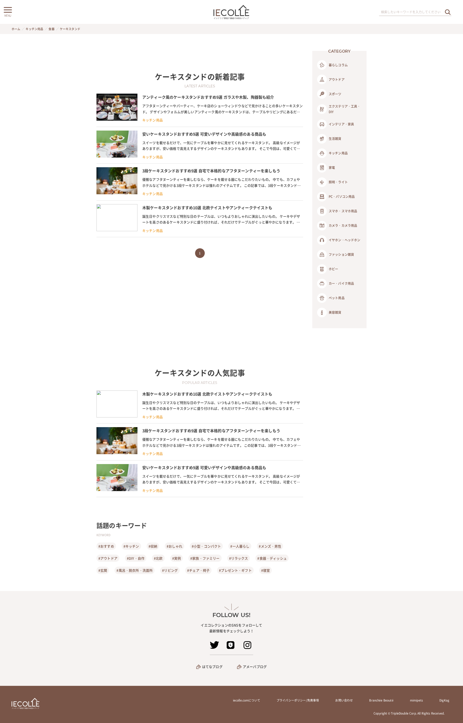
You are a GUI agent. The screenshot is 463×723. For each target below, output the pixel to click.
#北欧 (158, 558)
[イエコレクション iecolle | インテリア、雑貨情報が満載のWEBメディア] (231, 12)
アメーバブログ (255, 666)
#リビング (170, 570)
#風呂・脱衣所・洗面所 (134, 570)
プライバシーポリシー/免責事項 (298, 700)
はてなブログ (212, 666)
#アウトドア (107, 558)
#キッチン (131, 546)
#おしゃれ (174, 546)
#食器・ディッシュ (271, 558)
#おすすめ (106, 546)
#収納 (153, 546)
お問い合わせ (344, 700)
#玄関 (102, 570)
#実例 (176, 558)
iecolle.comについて (246, 700)
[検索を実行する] (447, 12)
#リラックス (238, 558)
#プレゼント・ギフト (235, 570)
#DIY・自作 (135, 558)
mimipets (416, 700)
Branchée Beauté (381, 700)
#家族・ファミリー (204, 558)
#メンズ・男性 (270, 546)
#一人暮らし (239, 546)
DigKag (444, 700)
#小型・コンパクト (206, 546)
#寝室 (265, 570)
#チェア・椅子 (198, 570)
